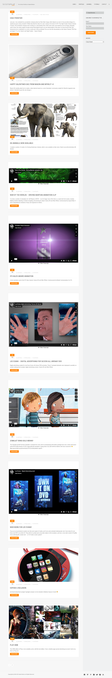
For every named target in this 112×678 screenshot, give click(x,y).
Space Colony (46, 14)
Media (26, 14)
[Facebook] (94, 674)
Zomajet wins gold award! (21, 441)
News (29, 14)
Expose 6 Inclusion (18, 588)
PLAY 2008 (14, 645)
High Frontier (16, 18)
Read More (14, 34)
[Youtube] (103, 674)
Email (87, 21)
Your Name (88, 26)
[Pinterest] (91, 674)
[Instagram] (100, 674)
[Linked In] (84, 674)
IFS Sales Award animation (21, 276)
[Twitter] (97, 674)
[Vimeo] (87, 674)
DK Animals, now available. (21, 143)
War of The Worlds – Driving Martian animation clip (33, 195)
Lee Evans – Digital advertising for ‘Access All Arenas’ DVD (36, 361)
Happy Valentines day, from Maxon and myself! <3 (32, 84)
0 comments (35, 14)
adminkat (20, 14)
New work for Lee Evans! (21, 527)
